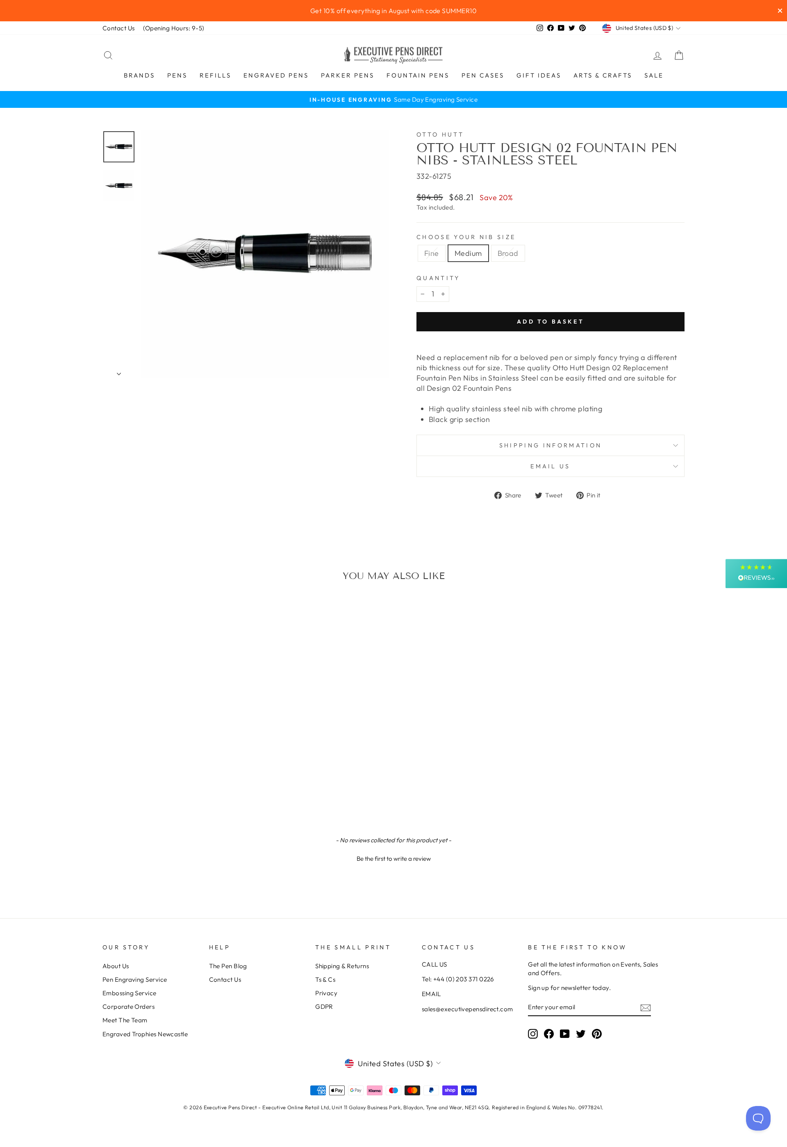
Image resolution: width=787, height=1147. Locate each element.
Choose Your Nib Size (466, 237)
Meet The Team (125, 1020)
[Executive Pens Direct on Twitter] (581, 1033)
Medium (468, 253)
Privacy (326, 993)
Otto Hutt (440, 134)
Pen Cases (483, 75)
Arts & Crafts (602, 75)
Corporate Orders (128, 1006)
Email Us (550, 466)
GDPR (324, 1006)
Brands (139, 75)
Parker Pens (347, 75)
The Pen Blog (228, 966)
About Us (115, 966)
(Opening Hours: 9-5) (174, 28)
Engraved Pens (276, 75)
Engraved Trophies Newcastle (145, 1034)
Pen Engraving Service (134, 979)
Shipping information (550, 445)
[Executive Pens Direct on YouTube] (565, 1033)
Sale (654, 75)
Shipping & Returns (342, 966)
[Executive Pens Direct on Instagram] (533, 1033)
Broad (508, 253)
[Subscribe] (645, 1007)
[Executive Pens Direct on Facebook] (549, 1033)
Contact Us (118, 28)
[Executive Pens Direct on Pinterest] (597, 1033)
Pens (177, 75)
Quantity (438, 278)
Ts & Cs (325, 979)
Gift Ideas (538, 75)
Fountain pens (418, 75)
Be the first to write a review (394, 858)
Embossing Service (129, 993)
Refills (215, 75)
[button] (393, 857)
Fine (431, 253)
